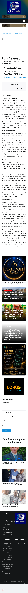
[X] (9, 88)
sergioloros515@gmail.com (7, 521)
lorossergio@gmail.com (7, 520)
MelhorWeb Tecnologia (20, 583)
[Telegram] (17, 88)
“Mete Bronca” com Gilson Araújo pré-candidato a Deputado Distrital (13, 463)
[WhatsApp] (13, 88)
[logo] (14, 1)
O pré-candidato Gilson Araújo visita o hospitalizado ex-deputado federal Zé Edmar (12, 484)
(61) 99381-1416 (7, 532)
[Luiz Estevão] (14, 39)
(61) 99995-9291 (7, 527)
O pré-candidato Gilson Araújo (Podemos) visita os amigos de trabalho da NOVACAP (13, 505)
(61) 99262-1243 (7, 534)
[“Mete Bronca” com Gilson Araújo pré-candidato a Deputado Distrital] (14, 448)
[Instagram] (16, 543)
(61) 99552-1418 (7, 531)
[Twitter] (22, 543)
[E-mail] (21, 88)
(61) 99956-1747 (7, 529)
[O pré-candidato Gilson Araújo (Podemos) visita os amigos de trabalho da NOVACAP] (14, 491)
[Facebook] (4, 88)
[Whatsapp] (18, 543)
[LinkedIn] (24, 543)
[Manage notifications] (3, 590)
